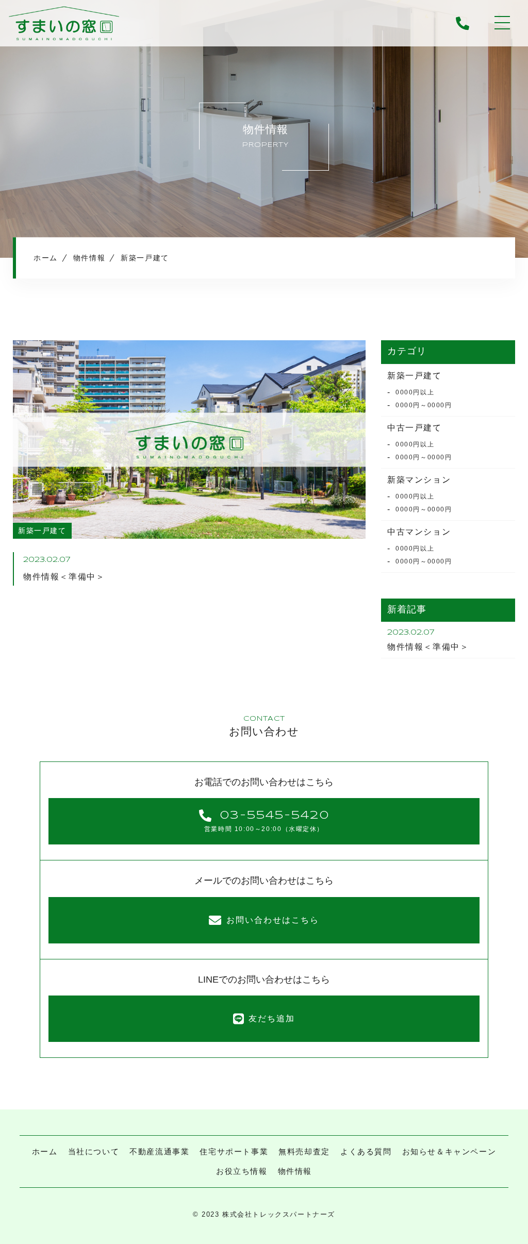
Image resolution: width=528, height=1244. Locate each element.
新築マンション (419, 479)
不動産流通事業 (159, 1151)
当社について (94, 1151)
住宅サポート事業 (234, 1151)
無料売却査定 (304, 1151)
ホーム (45, 1151)
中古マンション (419, 531)
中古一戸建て (414, 427)
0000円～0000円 (423, 405)
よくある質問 (366, 1151)
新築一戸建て (414, 375)
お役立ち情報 (242, 1171)
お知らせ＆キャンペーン (449, 1151)
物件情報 (295, 1171)
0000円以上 (414, 392)
